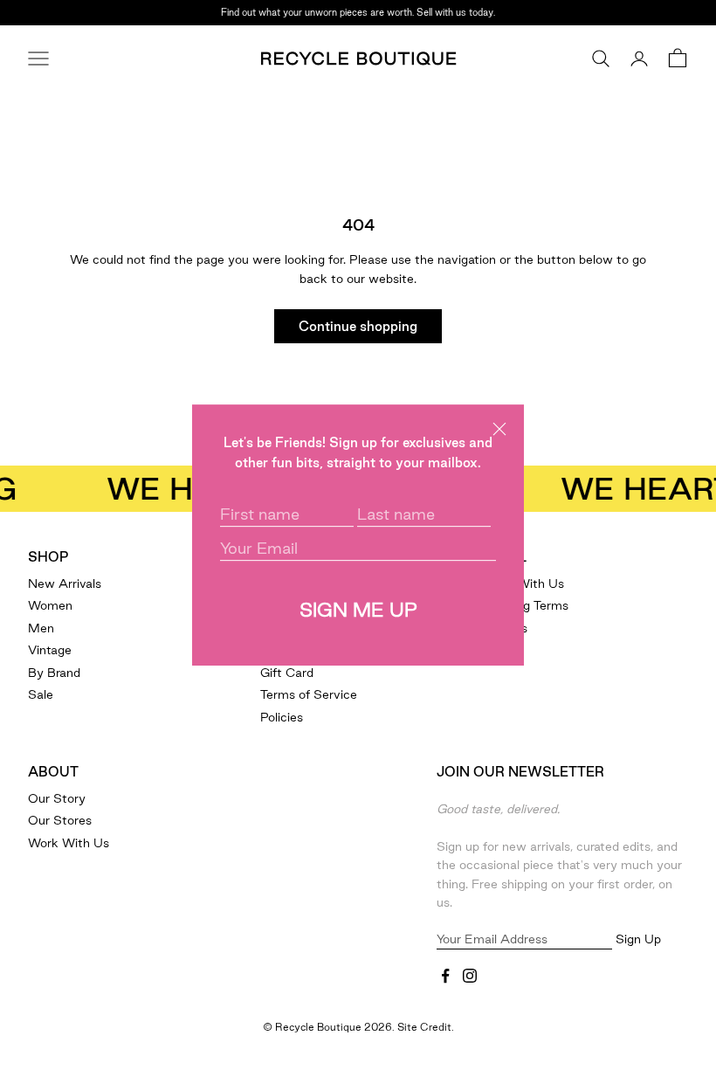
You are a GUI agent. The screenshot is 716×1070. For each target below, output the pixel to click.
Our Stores (60, 820)
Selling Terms (530, 605)
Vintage (50, 650)
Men (41, 628)
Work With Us (68, 843)
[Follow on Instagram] (469, 975)
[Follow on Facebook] (445, 975)
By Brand (54, 673)
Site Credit (424, 1026)
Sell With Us (528, 583)
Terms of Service (308, 694)
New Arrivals (64, 583)
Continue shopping (358, 326)
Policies (281, 717)
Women (50, 605)
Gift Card (286, 673)
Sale (40, 694)
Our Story (57, 798)
